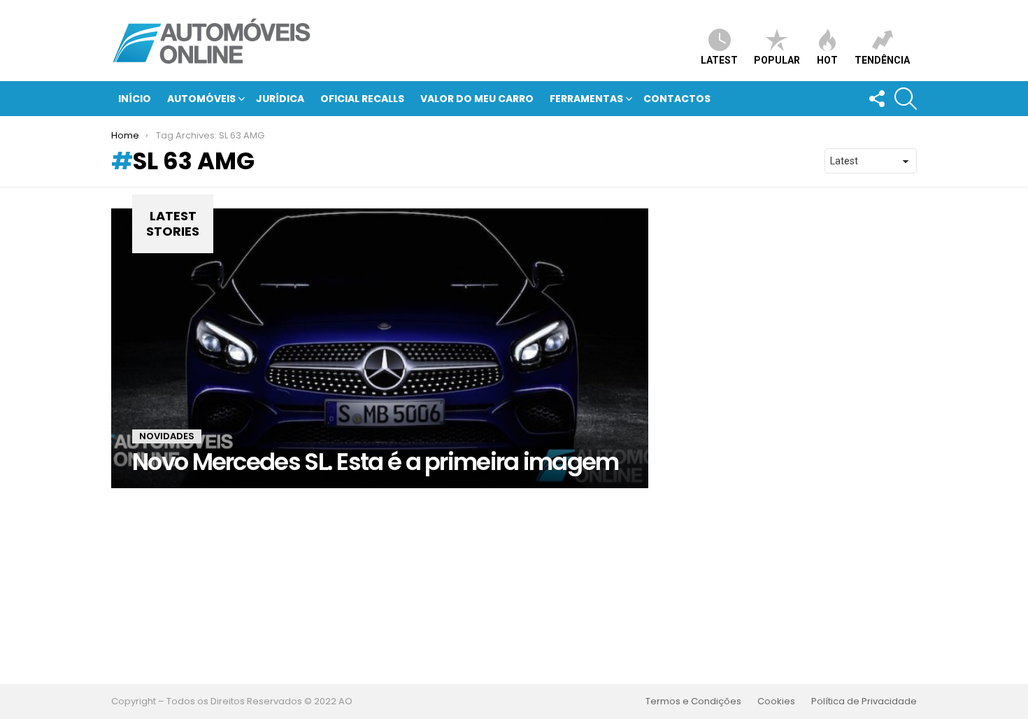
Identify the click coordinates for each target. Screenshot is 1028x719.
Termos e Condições (693, 701)
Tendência (882, 60)
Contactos (677, 99)
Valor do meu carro (477, 99)
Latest (719, 60)
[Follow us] (876, 98)
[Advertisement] (514, 586)
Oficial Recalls (362, 99)
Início (134, 99)
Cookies (776, 701)
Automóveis (201, 99)
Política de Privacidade (864, 701)
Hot (827, 60)
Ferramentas (586, 99)
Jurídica (280, 99)
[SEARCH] (905, 98)
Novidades (166, 436)
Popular (777, 60)
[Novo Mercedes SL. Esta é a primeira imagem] (379, 348)
